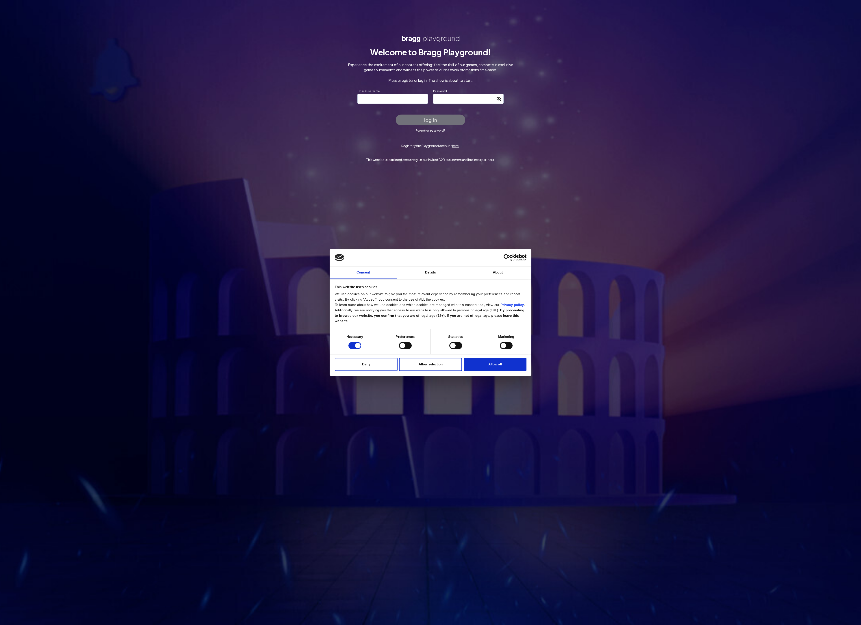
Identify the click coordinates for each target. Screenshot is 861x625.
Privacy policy (512, 305)
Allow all (495, 364)
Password (440, 91)
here (455, 146)
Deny (366, 364)
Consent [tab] (363, 272)
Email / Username (368, 91)
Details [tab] (430, 272)
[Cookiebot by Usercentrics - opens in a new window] (506, 257)
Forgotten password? (430, 130)
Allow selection (431, 364)
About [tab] (498, 272)
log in (430, 120)
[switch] (405, 345)
